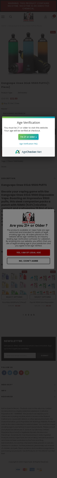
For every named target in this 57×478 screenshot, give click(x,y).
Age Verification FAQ (28, 143)
